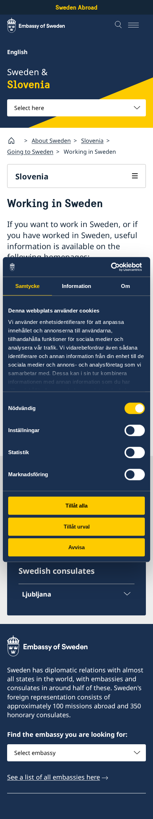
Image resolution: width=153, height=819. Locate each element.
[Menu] (137, 25)
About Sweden (51, 141)
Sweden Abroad (76, 7)
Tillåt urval (77, 527)
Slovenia (92, 141)
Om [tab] (125, 286)
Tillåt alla (76, 506)
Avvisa (76, 547)
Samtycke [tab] (27, 286)
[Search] (119, 25)
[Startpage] (14, 140)
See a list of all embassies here (53, 777)
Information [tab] (76, 286)
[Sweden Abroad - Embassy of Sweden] (42, 25)
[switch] (135, 430)
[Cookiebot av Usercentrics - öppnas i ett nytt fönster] (114, 267)
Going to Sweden (30, 152)
